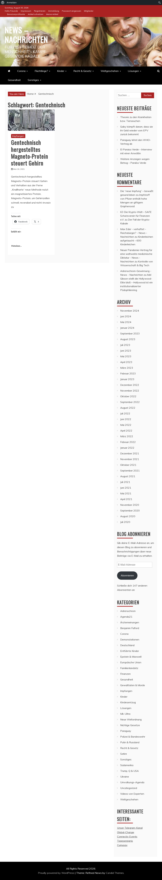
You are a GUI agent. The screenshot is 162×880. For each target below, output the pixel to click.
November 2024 (129, 310)
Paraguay (125, 730)
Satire (123, 753)
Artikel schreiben (35, 14)
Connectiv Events (127, 836)
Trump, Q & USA (129, 770)
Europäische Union (130, 662)
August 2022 (127, 407)
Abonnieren (127, 575)
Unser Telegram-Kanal (130, 827)
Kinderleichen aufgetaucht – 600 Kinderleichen (136, 240)
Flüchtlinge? (41, 71)
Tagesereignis (125, 840)
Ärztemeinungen (129, 622)
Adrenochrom (128, 611)
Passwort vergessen (71, 11)
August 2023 (127, 339)
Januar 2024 (127, 327)
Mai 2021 (125, 493)
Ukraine (124, 776)
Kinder (60, 71)
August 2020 (127, 516)
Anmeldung (53, 11)
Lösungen (133, 71)
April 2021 (126, 499)
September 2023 (130, 333)
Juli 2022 (125, 413)
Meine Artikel (52, 14)
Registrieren (39, 11)
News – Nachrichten (26, 34)
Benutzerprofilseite (16, 14)
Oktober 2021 (128, 464)
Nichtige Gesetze (130, 725)
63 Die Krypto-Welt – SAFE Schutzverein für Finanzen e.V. (136, 215)
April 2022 (126, 430)
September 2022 (130, 402)
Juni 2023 (125, 350)
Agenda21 (126, 616)
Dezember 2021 (129, 453)
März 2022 (126, 436)
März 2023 (126, 367)
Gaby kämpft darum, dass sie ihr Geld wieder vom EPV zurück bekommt (136, 130)
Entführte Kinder (129, 651)
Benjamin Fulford (129, 628)
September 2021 (130, 470)
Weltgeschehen (110, 71)
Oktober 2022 (128, 396)
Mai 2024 (125, 322)
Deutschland (127, 645)
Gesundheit (14, 80)
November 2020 (129, 504)
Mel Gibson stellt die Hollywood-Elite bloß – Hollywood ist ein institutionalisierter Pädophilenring (136, 282)
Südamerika (126, 765)
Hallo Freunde (11, 11)
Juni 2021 (125, 487)
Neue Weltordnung (131, 719)
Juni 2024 (125, 316)
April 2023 (126, 362)
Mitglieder (88, 11)
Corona (21, 71)
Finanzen (125, 673)
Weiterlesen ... (16, 246)
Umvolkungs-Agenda (132, 782)
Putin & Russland (129, 742)
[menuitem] (3, 2)
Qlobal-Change (125, 832)
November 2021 (129, 459)
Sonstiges (33, 80)
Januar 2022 (127, 447)
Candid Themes (115, 872)
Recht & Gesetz (82, 71)
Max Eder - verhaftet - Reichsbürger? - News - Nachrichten (133, 232)
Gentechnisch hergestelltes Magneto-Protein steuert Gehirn (29, 152)
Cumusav (122, 845)
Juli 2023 (125, 344)
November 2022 (129, 390)
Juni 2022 (125, 419)
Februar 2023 (128, 373)
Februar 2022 (128, 442)
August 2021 (127, 476)
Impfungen (18, 136)
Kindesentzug (128, 702)
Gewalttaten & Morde (132, 685)
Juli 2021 (125, 482)
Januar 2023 (127, 379)
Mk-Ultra (125, 713)
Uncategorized (128, 788)
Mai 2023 (125, 356)
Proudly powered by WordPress (56, 872)
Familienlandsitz (129, 668)
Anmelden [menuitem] (12, 2)
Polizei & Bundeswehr (132, 736)
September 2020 (130, 510)
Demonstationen (129, 639)
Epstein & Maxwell (130, 656)
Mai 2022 (125, 424)
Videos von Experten (132, 793)
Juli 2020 (125, 522)
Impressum (26, 11)
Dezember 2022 (129, 384)
